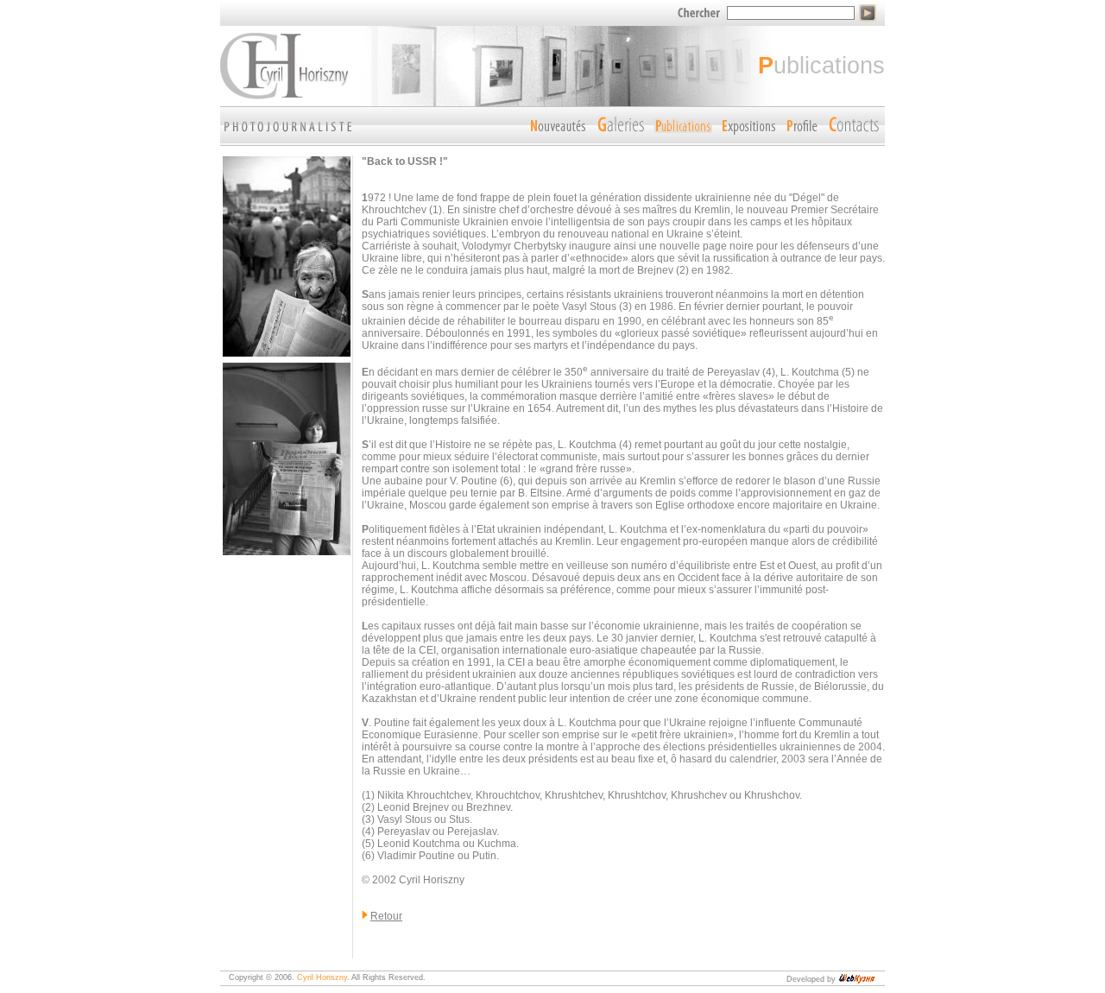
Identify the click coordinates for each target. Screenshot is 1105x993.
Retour (386, 916)
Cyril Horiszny (322, 977)
